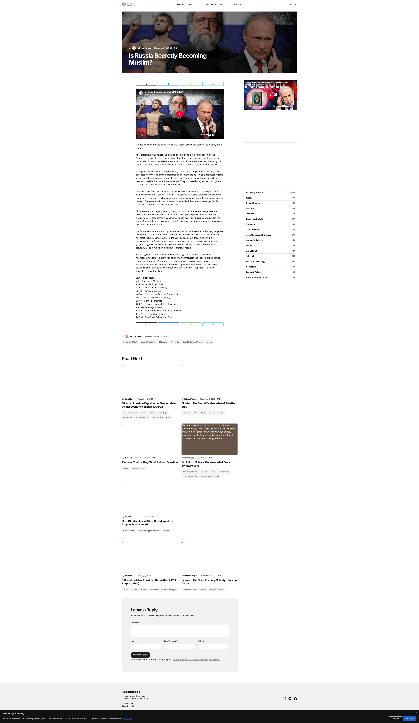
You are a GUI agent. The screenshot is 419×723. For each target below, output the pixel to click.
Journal (214, 472)
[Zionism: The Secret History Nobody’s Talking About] (210, 557)
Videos (209, 342)
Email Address (170, 641)
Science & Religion (190, 476)
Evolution (204, 472)
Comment (135, 623)
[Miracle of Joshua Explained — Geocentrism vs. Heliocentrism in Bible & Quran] (150, 380)
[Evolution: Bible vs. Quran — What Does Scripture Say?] (210, 439)
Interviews (250, 224)
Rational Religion (131, 691)
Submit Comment (140, 655)
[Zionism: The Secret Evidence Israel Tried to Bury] (210, 380)
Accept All (409, 719)
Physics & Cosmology (158, 413)
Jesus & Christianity (148, 342)
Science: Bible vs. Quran (209, 476)
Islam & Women (129, 531)
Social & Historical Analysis (193, 342)
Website (201, 641)
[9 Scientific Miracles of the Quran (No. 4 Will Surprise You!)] (150, 557)
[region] (209, 716)
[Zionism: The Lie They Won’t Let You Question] (150, 439)
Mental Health (251, 251)
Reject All (395, 719)
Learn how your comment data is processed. (196, 659)
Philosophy (163, 342)
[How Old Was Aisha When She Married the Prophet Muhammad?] (150, 498)
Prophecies (175, 342)
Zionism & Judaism (216, 590)
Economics (250, 208)
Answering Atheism (190, 472)
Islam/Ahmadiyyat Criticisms (148, 531)
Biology (248, 198)
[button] (290, 4)
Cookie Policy (127, 719)
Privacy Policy (127, 703)
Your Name (136, 641)
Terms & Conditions (129, 706)
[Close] (416, 712)
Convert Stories (252, 203)
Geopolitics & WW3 (130, 342)
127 (156, 576)
